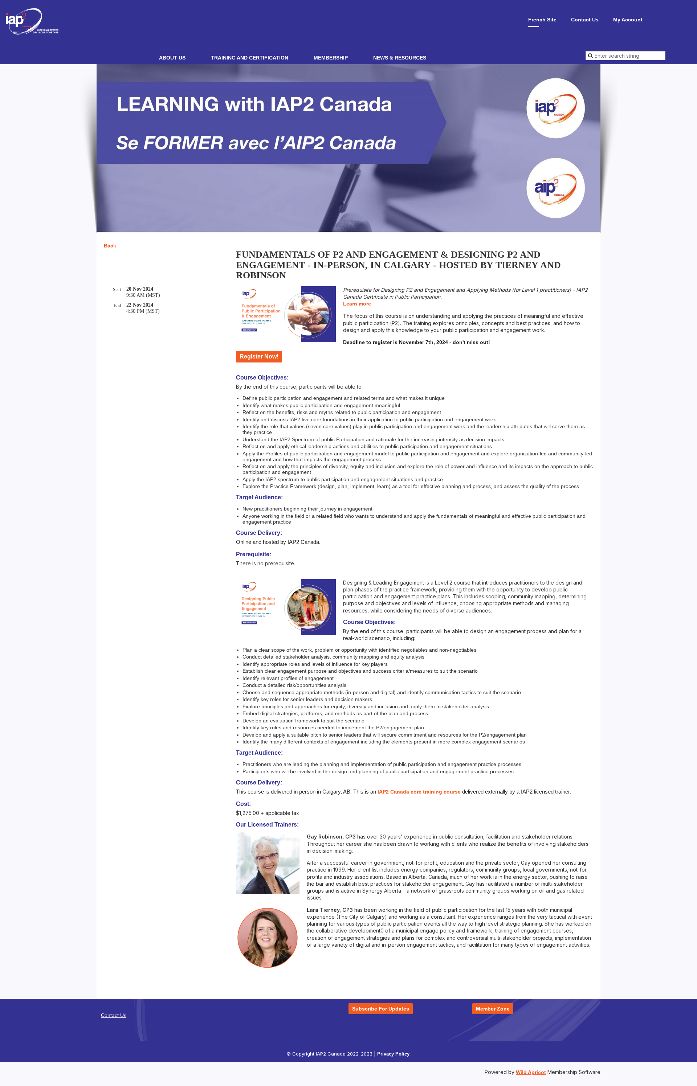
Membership (331, 58)
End (117, 305)
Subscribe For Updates (380, 1009)
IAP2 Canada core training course (419, 792)
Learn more (357, 304)
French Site (542, 19)
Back (110, 246)
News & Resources (399, 58)
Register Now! (259, 356)
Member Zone (493, 1009)
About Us (172, 58)
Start (117, 289)
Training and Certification (249, 58)
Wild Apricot (531, 1072)
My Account (628, 19)
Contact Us (585, 19)
